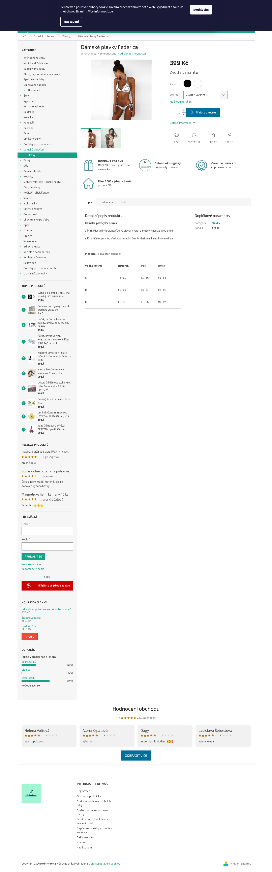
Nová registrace (31, 564)
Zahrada (28, 128)
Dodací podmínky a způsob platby (93, 812)
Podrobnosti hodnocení (132, 54)
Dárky (27, 160)
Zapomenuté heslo (33, 569)
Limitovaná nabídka (35, 85)
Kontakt (81, 842)
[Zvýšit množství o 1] (184, 110)
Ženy (27, 96)
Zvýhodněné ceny (34, 58)
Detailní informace (180, 123)
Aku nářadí (34, 90)
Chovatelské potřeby (36, 220)
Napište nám (84, 848)
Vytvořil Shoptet (241, 864)
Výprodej (29, 101)
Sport (27, 225)
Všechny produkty (34, 69)
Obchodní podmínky (89, 796)
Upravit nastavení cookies (104, 864)
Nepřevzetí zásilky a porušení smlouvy (95, 830)
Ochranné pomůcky (35, 274)
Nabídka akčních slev (36, 63)
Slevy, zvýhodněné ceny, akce (42, 74)
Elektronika (30, 204)
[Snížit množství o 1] (184, 114)
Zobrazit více (136, 755)
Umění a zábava (33, 209)
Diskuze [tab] (125, 202)
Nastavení (71, 22)
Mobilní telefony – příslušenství (42, 182)
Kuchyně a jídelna (34, 106)
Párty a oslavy (32, 187)
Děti (26, 166)
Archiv (29, 636)
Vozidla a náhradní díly (37, 252)
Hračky (28, 236)
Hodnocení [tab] (106, 202)
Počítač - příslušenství (37, 193)
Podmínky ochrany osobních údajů (94, 803)
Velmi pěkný (29, 662)
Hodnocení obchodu (136, 708)
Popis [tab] (88, 202)
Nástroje (29, 112)
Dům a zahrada (32, 171)
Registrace (83, 791)
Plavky (31, 155)
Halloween (30, 263)
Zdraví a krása (32, 247)
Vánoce (28, 198)
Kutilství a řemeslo (35, 258)
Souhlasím (201, 9)
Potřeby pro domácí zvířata (40, 268)
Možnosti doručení (181, 102)
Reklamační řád (86, 837)
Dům (26, 133)
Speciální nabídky (34, 79)
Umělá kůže (29, 626)
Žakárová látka (31, 617)
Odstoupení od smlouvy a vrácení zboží (92, 821)
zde (110, 11)
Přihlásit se (33, 556)
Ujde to (26, 670)
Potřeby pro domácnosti (38, 144)
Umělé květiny (32, 139)
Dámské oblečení (34, 150)
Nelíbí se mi (28, 678)
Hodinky (28, 177)
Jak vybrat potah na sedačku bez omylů (46, 609)
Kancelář (29, 123)
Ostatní (28, 231)
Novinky (28, 117)
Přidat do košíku (206, 112)
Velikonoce (30, 241)
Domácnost (30, 214)
